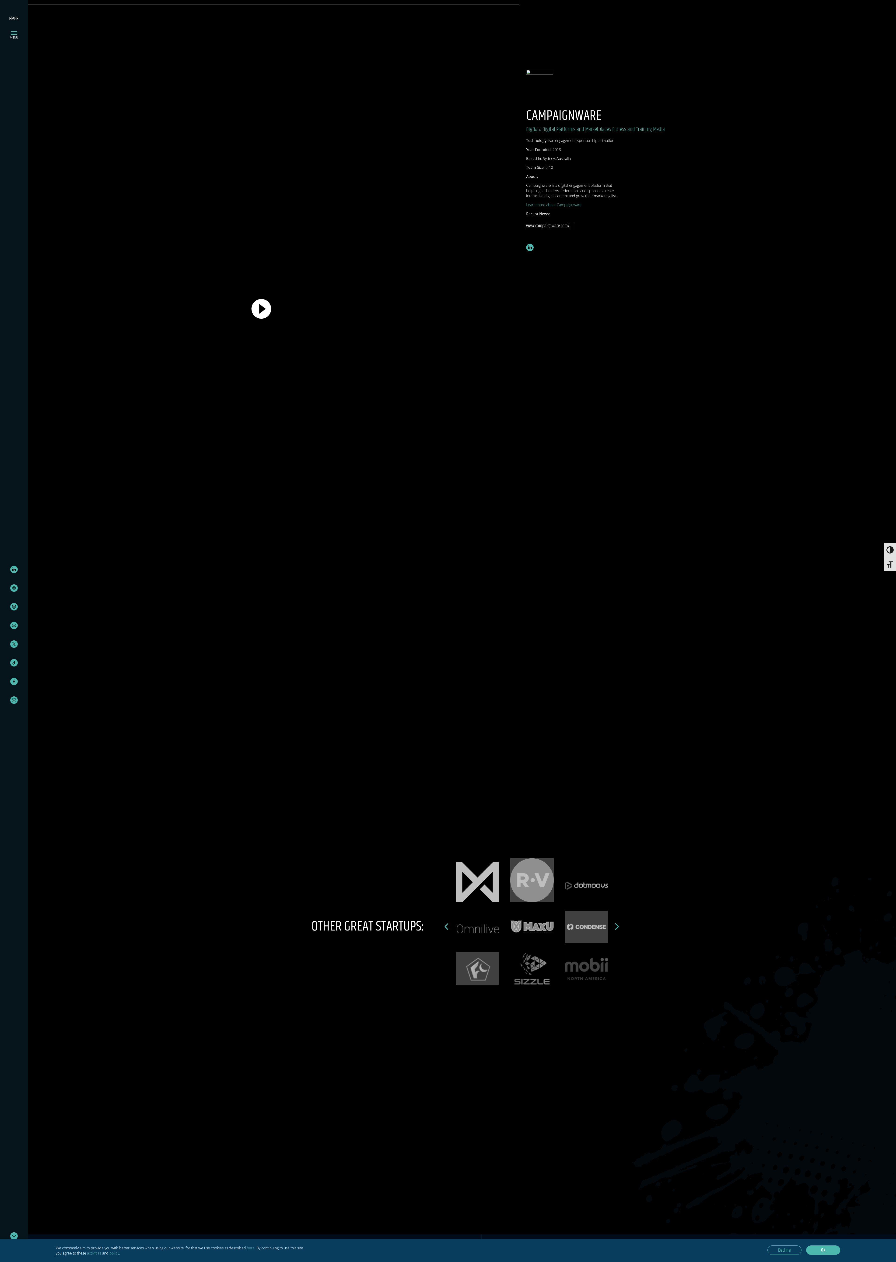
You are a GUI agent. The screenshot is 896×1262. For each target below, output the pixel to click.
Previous (446, 926)
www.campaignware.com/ (548, 226)
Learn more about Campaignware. (554, 204)
